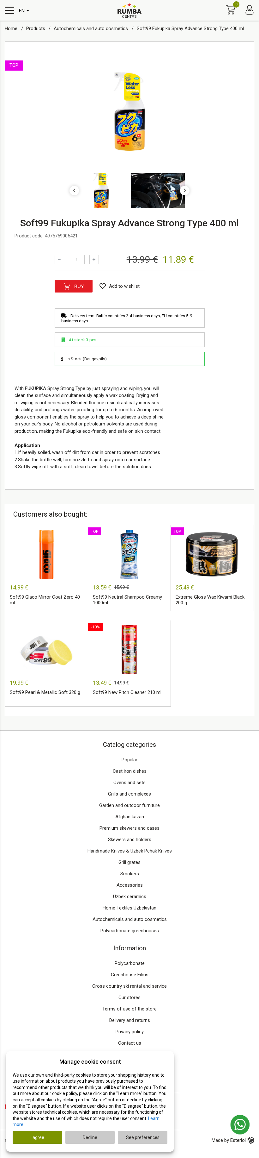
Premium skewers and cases (129, 828)
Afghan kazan (129, 817)
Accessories (130, 885)
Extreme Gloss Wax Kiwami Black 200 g (210, 600)
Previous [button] (74, 190)
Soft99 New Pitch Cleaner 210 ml (127, 692)
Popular (129, 760)
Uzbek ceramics (129, 896)
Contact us (129, 1043)
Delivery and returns (129, 1020)
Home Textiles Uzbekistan (129, 908)
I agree (37, 1137)
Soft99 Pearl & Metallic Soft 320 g (45, 692)
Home (12, 28)
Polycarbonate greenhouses (129, 931)
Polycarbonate (130, 963)
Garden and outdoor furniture (129, 805)
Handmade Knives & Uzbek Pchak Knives (129, 851)
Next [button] (185, 190)
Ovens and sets (129, 782)
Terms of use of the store (129, 1009)
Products (36, 28)
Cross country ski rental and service (129, 986)
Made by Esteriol (229, 1140)
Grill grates (129, 862)
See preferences (143, 1137)
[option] (129, 111)
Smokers (129, 874)
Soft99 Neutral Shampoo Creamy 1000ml (127, 600)
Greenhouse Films (129, 975)
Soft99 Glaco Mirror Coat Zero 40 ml (45, 600)
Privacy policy (130, 1032)
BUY (79, 286)
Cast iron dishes (130, 771)
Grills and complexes (129, 794)
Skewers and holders (129, 839)
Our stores (129, 997)
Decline (90, 1137)
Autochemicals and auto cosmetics (91, 28)
